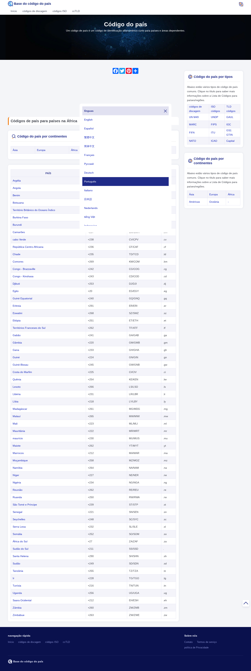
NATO (192, 140)
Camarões (19, 232)
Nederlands (91, 208)
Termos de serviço (207, 642)
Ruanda (17, 497)
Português (90, 181)
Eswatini (17, 313)
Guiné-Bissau (20, 364)
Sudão (16, 563)
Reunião (17, 489)
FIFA (192, 132)
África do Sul (20, 541)
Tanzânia (18, 570)
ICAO (214, 140)
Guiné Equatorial (22, 298)
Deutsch (89, 172)
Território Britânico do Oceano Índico (34, 210)
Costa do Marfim (22, 372)
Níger (16, 475)
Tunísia (17, 585)
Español (89, 128)
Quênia (17, 379)
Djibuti (16, 283)
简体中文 (89, 146)
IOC (228, 124)
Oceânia (214, 201)
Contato (188, 642)
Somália (17, 534)
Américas (194, 201)
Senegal (17, 511)
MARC (193, 124)
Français (89, 155)
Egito (16, 291)
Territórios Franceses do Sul (29, 327)
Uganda (17, 592)
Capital (230, 140)
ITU (213, 132)
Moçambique (20, 460)
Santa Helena (20, 556)
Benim (16, 195)
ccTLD (76, 11)
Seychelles (19, 519)
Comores (18, 261)
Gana (16, 349)
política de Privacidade (196, 647)
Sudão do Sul (20, 548)
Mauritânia (19, 430)
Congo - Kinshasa (23, 276)
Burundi (17, 224)
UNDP (214, 117)
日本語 (88, 199)
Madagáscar (20, 408)
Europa (41, 150)
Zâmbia (17, 607)
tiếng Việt (89, 216)
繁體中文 (89, 137)
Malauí (17, 416)
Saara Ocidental (22, 600)
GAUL (229, 117)
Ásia (15, 150)
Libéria (17, 394)
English (88, 119)
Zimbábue (18, 615)
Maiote (17, 445)
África (74, 150)
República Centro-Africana (28, 246)
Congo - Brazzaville (24, 268)
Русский (89, 163)
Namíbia (17, 467)
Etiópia (17, 320)
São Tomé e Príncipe (25, 504)
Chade (16, 254)
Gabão (17, 335)
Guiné (16, 357)
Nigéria (17, 482)
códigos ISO (60, 11)
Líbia (15, 401)
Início (14, 11)
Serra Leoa (19, 526)
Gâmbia (17, 342)
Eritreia (17, 305)
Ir (13, 578)
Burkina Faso (20, 217)
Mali (15, 423)
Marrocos (18, 453)
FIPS (214, 124)
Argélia (17, 180)
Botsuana (18, 202)
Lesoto (17, 386)
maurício (18, 438)
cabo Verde (19, 239)
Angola (17, 187)
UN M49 (194, 117)
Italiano (88, 190)
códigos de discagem (34, 11)
